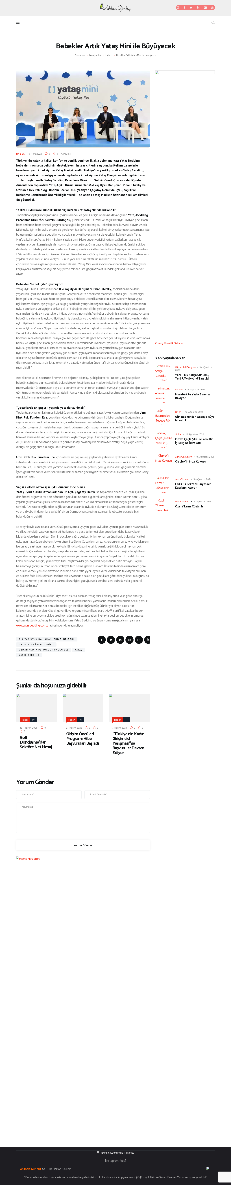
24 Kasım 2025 (74, 727)
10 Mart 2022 (35, 153)
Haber (109, 55)
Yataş (79, 650)
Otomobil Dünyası (185, 367)
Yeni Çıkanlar (182, 479)
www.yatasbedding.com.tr (32, 625)
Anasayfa (80, 55)
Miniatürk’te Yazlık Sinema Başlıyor (192, 396)
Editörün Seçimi (184, 456)
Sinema (179, 389)
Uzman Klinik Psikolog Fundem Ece (44, 650)
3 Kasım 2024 (119, 727)
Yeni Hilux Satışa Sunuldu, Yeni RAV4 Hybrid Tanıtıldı (192, 377)
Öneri (178, 411)
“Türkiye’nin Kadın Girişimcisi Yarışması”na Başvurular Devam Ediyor (128, 743)
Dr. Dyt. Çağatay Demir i (36, 644)
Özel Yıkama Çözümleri (190, 506)
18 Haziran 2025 (29, 727)
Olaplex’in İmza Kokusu (190, 461)
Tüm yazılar (95, 55)
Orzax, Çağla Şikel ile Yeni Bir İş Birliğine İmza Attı (194, 441)
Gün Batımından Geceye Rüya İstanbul (194, 418)
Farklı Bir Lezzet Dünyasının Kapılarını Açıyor (193, 486)
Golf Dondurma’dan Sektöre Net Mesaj (36, 742)
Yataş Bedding (29, 655)
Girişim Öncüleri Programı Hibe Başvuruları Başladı (82, 739)
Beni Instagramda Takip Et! (117, 1152)
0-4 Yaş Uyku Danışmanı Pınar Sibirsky (47, 639)
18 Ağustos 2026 (196, 389)
